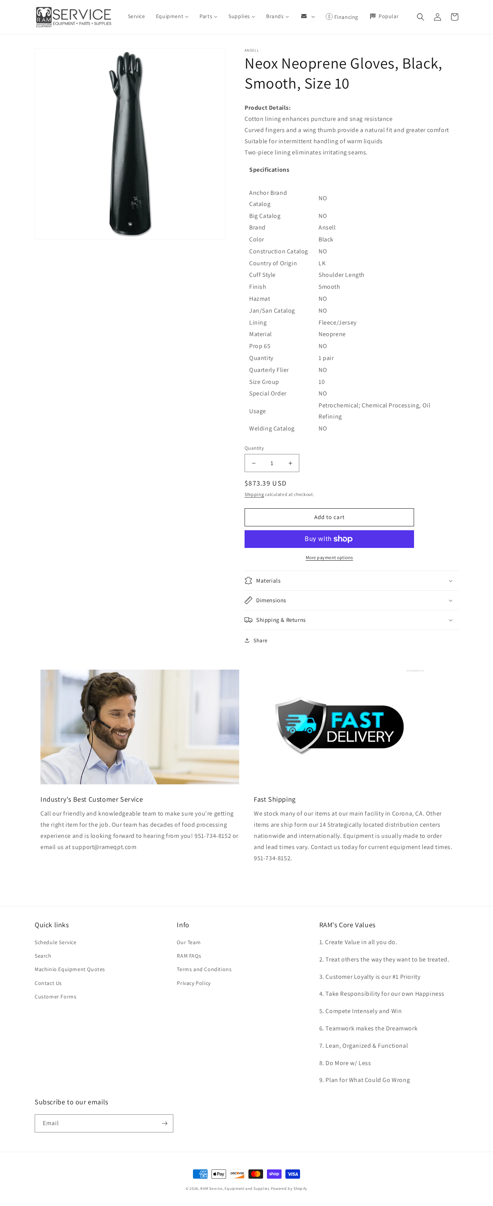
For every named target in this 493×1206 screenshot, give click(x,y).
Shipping (254, 494)
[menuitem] (136, 16)
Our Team (189, 942)
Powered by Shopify (289, 1188)
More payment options (329, 557)
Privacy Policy (193, 983)
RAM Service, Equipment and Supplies (235, 1188)
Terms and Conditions (204, 969)
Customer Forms (55, 996)
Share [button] (260, 640)
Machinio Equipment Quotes (70, 969)
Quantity (254, 448)
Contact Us (48, 983)
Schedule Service (56, 942)
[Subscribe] (164, 1123)
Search (43, 955)
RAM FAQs (189, 955)
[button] (420, 16)
